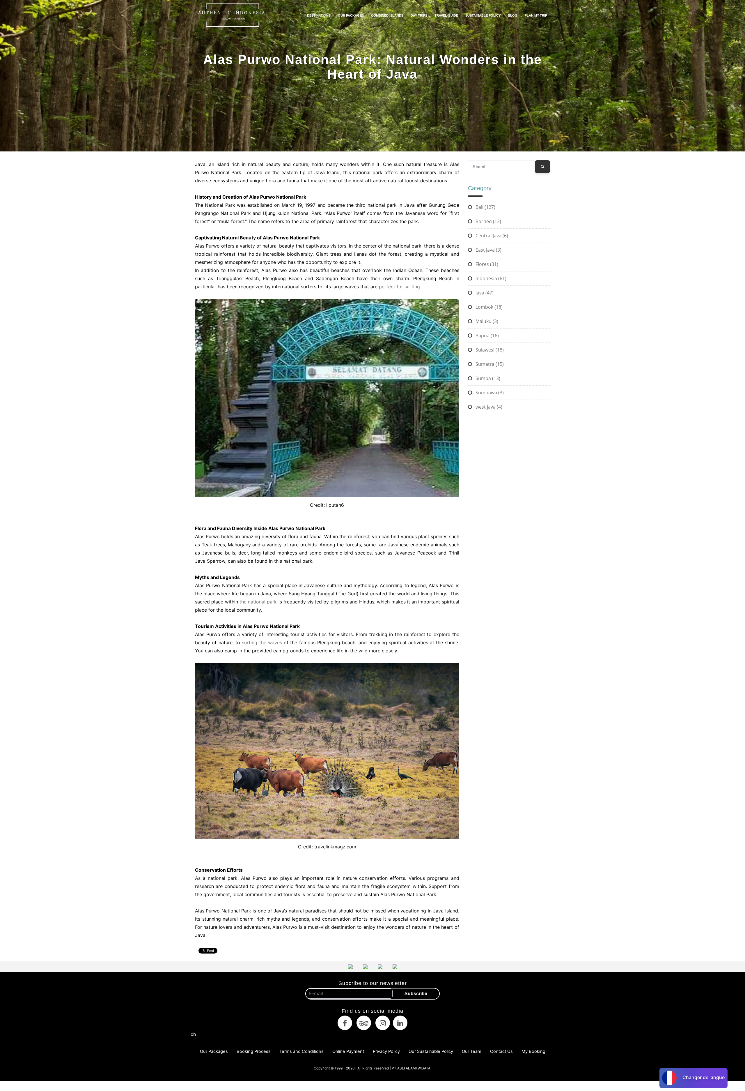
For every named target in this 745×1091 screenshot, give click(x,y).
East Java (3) (487, 250)
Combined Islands (387, 15)
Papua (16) (486, 335)
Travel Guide (446, 15)
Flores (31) (486, 264)
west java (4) (488, 407)
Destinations (319, 15)
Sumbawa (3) (489, 392)
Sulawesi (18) (489, 350)
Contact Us (501, 1051)
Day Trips (419, 15)
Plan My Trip (536, 15)
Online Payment (348, 1051)
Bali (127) (484, 207)
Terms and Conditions (301, 1051)
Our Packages (351, 15)
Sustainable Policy (483, 15)
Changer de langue (703, 1078)
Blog (512, 15)
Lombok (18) (488, 307)
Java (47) (484, 292)
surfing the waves (262, 642)
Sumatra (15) (489, 364)
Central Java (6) (491, 235)
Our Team (471, 1051)
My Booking (533, 1051)
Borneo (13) (487, 221)
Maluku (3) (486, 321)
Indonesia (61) (490, 278)
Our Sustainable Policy (431, 1051)
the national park (258, 602)
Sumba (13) (487, 378)
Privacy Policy (386, 1051)
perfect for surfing (399, 286)
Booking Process (254, 1051)
